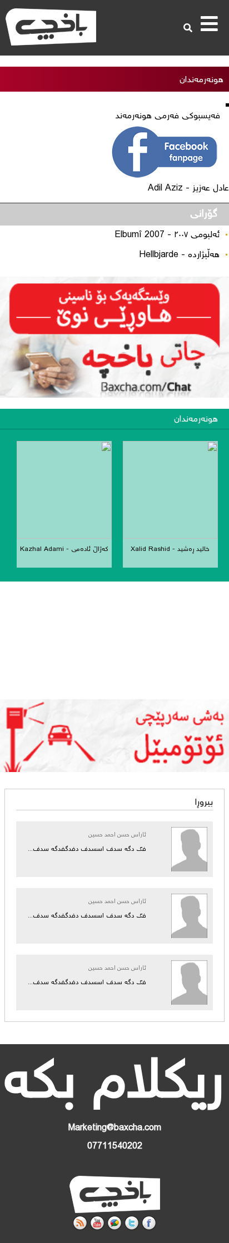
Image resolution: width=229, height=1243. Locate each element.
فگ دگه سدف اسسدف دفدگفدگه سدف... (87, 849)
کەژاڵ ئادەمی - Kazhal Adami (64, 549)
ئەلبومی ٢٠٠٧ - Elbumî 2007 (167, 235)
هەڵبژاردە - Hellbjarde (179, 255)
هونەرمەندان (196, 419)
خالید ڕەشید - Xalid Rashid (170, 549)
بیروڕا (204, 802)
